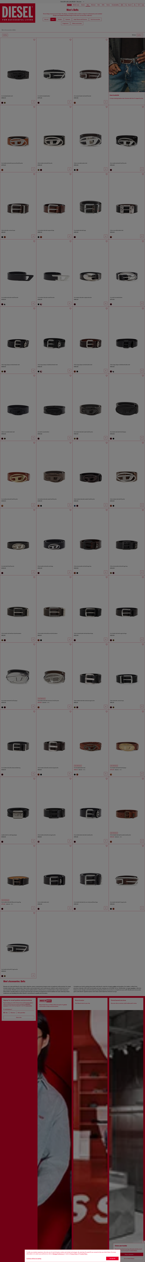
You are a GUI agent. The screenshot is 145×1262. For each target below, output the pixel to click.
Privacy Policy (74, 1254)
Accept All (112, 1258)
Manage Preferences (58, 1254)
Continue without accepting (33, 1258)
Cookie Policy (83, 1254)
